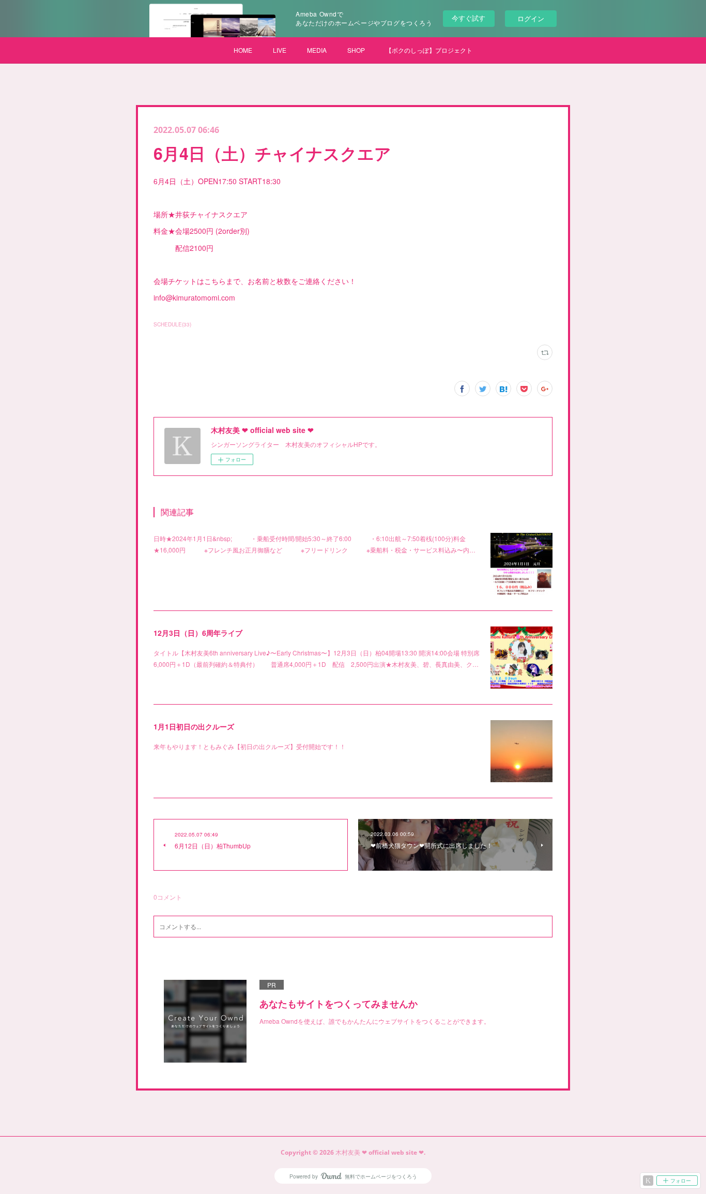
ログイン (530, 18)
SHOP (356, 50)
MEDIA (317, 50)
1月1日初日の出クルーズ (194, 726)
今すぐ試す (468, 18)
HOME (243, 50)
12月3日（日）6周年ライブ (198, 633)
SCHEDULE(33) (172, 324)
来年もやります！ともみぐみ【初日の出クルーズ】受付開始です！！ (250, 746)
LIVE (279, 50)
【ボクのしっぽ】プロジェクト (429, 50)
